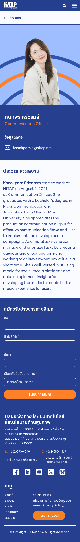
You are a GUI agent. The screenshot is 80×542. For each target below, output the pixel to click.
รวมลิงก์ (10, 506)
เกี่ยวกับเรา (12, 512)
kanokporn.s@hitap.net (32, 147)
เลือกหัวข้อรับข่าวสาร (20, 373)
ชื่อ (7, 317)
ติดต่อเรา (10, 517)
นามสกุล (11, 336)
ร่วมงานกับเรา (42, 494)
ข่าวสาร (9, 500)
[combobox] (40, 382)
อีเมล (9, 355)
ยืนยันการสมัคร (40, 394)
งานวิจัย (10, 494)
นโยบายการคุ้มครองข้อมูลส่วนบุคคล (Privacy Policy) (52, 503)
